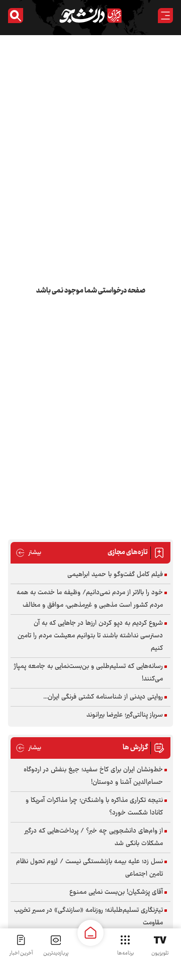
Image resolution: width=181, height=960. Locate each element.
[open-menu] (165, 15)
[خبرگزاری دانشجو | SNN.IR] (90, 15)
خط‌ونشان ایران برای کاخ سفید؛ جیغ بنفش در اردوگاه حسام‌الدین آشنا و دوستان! (93, 776)
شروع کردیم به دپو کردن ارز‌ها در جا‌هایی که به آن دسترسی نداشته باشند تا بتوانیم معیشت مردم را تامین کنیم (90, 635)
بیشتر (28, 553)
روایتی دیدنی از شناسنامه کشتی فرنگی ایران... (103, 697)
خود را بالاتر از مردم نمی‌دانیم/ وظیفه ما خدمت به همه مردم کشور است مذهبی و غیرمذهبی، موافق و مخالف (90, 599)
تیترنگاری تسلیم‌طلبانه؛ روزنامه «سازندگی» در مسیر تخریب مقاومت (88, 916)
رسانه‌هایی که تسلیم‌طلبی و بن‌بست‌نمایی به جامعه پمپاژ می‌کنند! (88, 672)
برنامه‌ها (125, 953)
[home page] (90, 933)
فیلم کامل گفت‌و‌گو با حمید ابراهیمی (115, 575)
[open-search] (15, 15)
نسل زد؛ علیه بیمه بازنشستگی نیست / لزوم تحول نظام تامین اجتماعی (89, 868)
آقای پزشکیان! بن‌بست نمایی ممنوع (116, 892)
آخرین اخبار (21, 953)
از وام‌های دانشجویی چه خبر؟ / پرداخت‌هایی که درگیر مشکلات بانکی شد (94, 837)
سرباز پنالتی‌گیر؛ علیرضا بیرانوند (124, 715)
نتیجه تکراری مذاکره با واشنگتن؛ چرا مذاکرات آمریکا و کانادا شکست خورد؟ (94, 806)
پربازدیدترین (55, 953)
